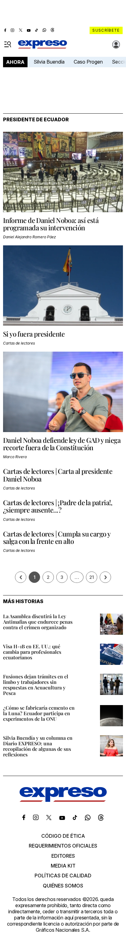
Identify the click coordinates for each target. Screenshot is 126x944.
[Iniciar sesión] (116, 44)
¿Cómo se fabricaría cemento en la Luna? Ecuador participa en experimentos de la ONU (39, 713)
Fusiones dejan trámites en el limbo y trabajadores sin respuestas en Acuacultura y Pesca (35, 684)
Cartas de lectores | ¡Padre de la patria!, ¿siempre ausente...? (58, 506)
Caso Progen (88, 62)
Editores (63, 856)
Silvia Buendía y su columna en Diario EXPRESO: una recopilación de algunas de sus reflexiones (37, 746)
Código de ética (63, 836)
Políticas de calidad (63, 875)
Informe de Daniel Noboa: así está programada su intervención (50, 224)
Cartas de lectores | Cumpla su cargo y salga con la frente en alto (56, 537)
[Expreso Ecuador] (63, 800)
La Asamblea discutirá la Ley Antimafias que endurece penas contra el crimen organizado (37, 621)
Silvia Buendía (49, 62)
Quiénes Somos (63, 885)
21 (91, 577)
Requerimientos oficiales (63, 845)
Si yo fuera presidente (34, 333)
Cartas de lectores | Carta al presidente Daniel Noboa (57, 474)
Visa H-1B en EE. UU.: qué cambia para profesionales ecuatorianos (32, 652)
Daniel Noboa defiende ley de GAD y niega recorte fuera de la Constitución (61, 443)
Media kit (63, 865)
